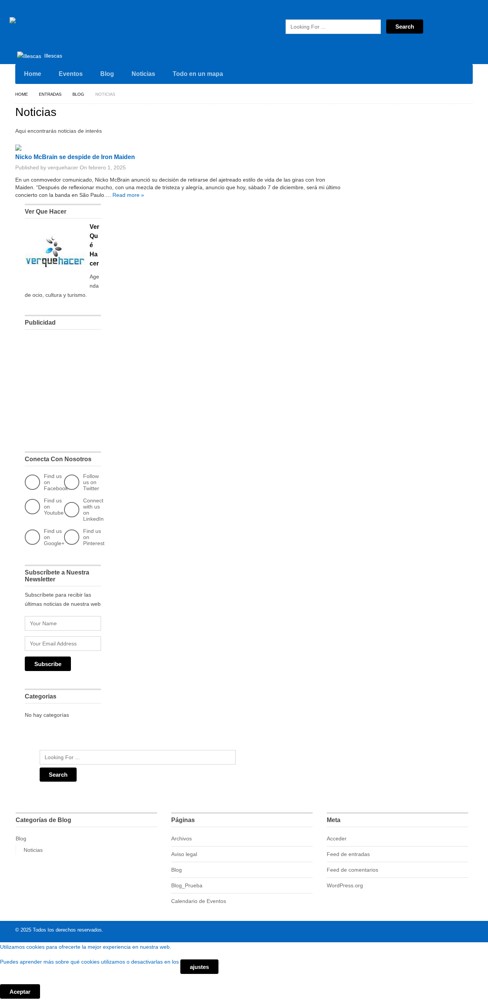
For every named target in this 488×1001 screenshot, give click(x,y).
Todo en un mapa (198, 74)
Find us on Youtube (54, 506)
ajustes (199, 967)
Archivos (181, 838)
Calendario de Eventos (198, 901)
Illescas (52, 56)
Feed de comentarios (352, 870)
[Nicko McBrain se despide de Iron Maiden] (18, 149)
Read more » (128, 195)
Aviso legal (184, 854)
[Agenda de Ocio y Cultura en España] (63, 24)
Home (32, 74)
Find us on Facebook (56, 482)
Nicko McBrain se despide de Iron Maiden (75, 157)
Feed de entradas (348, 854)
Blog (107, 74)
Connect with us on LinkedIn (93, 509)
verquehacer (63, 167)
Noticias (143, 74)
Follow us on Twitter (91, 482)
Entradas (50, 94)
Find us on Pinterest (93, 537)
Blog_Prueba (186, 885)
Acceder (337, 838)
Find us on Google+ (54, 537)
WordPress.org (345, 885)
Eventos (71, 74)
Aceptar (20, 991)
